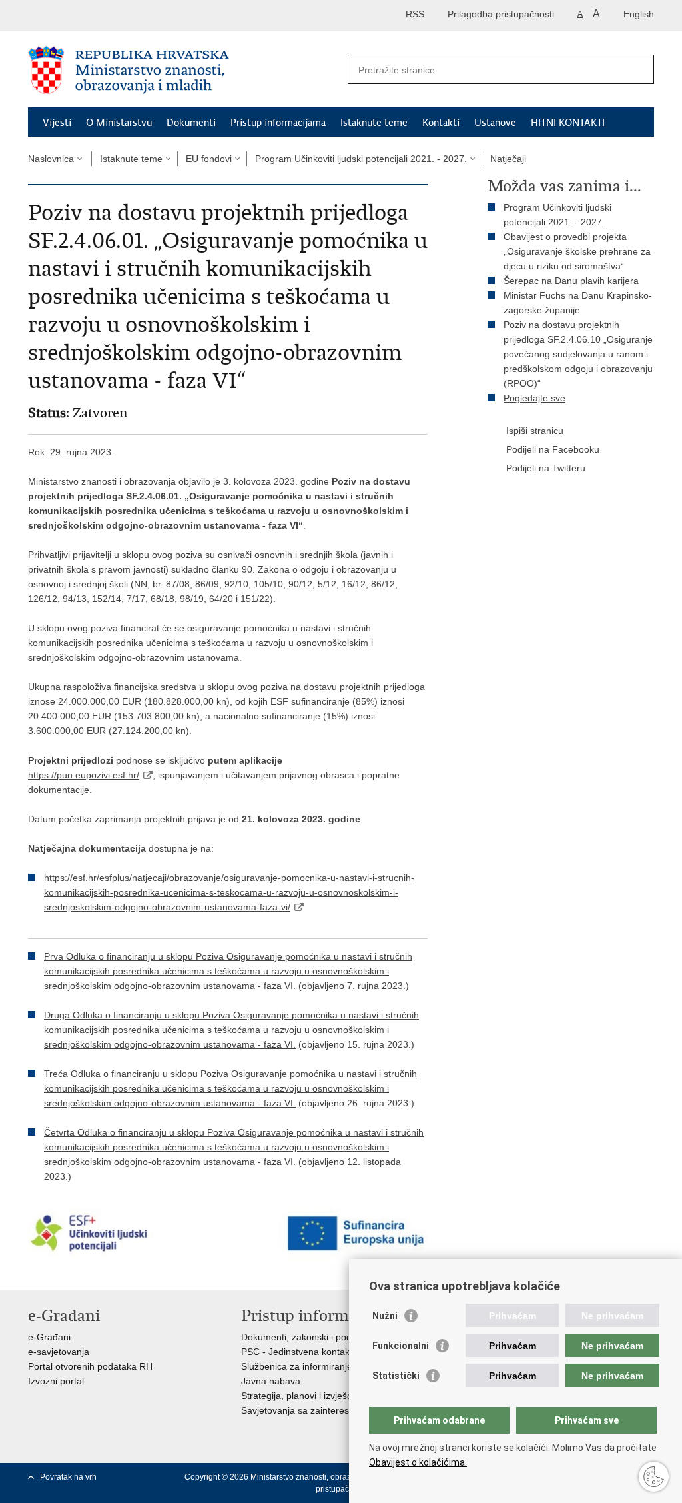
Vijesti (57, 123)
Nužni (385, 1315)
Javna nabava (270, 1381)
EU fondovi (209, 158)
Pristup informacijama (278, 123)
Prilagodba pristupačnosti (501, 14)
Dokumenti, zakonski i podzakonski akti (323, 1337)
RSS (415, 14)
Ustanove (495, 123)
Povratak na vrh (68, 1477)
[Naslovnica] (184, 70)
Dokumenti (191, 123)
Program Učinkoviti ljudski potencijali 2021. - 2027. (361, 158)
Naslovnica (51, 158)
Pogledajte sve (534, 398)
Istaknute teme (374, 123)
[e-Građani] (85, 16)
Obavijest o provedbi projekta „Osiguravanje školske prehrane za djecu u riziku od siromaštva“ (577, 251)
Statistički (396, 1375)
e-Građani (49, 1337)
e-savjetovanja (58, 1351)
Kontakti (441, 123)
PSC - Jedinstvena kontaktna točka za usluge (336, 1351)
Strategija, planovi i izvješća (299, 1395)
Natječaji (508, 158)
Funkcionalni (400, 1345)
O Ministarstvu (119, 123)
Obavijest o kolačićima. (418, 1462)
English (638, 14)
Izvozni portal (56, 1381)
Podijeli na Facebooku (552, 449)
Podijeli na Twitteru (545, 468)
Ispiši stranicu (534, 430)
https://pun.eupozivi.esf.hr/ (83, 775)
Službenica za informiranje (296, 1366)
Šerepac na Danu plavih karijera (571, 280)
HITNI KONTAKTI (568, 123)
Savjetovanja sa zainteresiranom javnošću (329, 1410)
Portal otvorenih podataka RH (90, 1366)
